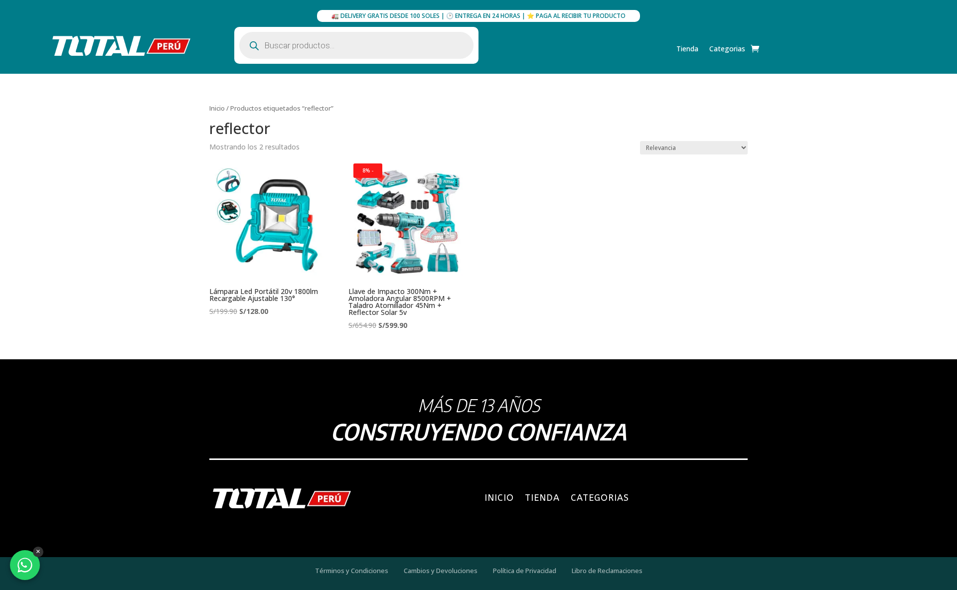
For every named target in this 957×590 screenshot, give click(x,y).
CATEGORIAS (600, 497)
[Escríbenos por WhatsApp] (25, 565)
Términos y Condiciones (351, 570)
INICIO (499, 497)
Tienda (687, 49)
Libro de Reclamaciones (607, 570)
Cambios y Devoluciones (441, 570)
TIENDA (542, 497)
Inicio (217, 108)
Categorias (727, 49)
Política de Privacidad (524, 570)
